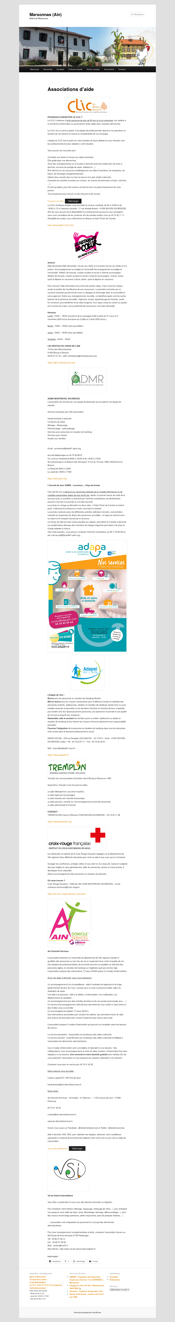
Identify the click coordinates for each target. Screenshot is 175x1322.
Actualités (114, 1277)
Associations (109, 69)
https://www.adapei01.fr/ (58, 754)
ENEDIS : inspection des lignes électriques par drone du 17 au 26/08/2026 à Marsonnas (86, 1280)
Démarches (47, 69)
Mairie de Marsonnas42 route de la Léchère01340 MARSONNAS (38, 1280)
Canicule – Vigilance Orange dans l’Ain (86, 1291)
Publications (115, 1279)
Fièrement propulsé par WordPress (87, 1312)
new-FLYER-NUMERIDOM (57, 1148)
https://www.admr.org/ (57, 478)
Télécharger (73, 201)
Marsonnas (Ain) (46, 14)
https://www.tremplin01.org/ (60, 821)
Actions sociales (93, 69)
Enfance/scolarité (75, 69)
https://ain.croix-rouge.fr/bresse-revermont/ (67, 893)
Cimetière (60, 69)
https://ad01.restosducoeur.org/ (61, 362)
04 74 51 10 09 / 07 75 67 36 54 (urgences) (46, 1285)
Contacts (122, 69)
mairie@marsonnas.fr (38, 1288)
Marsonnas (34, 69)
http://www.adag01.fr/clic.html (61, 225)
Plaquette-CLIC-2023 (55, 201)
